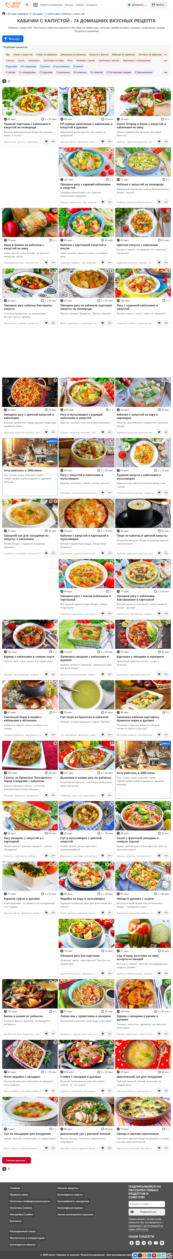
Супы (21, 60)
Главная (15, 1188)
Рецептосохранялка (51, 4)
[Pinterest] (154, 1255)
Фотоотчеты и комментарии (27, 1237)
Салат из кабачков (46, 54)
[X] (140, 1255)
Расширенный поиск (22, 1231)
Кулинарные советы (70, 1194)
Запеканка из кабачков (73, 54)
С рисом (10, 72)
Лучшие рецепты (68, 1188)
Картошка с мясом (109, 60)
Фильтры (14, 38)
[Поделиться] (169, 1255)
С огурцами (46, 72)
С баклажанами (143, 72)
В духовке (11, 66)
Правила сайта (19, 1194)
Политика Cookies (21, 1207)
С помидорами (27, 72)
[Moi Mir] (149, 1255)
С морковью (63, 72)
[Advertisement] (30, 168)
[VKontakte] (135, 1255)
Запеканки (34, 60)
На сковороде (28, 66)
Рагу (70, 60)
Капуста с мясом (99, 54)
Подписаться (148, 1211)
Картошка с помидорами (137, 60)
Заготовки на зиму (54, 60)
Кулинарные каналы (22, 1244)
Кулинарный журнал (70, 1207)
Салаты (10, 60)
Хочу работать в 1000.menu (23, 470)
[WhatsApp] (159, 1255)
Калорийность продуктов (73, 1201)
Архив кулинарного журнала (75, 1214)
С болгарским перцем (119, 72)
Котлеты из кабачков (150, 54)
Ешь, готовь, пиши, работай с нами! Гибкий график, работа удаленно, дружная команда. (27, 478)
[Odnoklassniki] (145, 1255)
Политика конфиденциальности (30, 1201)
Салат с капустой (23, 54)
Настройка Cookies (21, 1214)
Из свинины (80, 72)
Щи (8, 54)
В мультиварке (62, 66)
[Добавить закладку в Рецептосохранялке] (46, 141)
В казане (78, 66)
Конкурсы (92, 4)
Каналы (69, 4)
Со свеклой (96, 72)
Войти (160, 4)
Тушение (45, 66)
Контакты (16, 1221)
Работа (80, 4)
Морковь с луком (85, 60)
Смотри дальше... (16, 1160)
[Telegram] (164, 1255)
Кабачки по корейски (123, 54)
